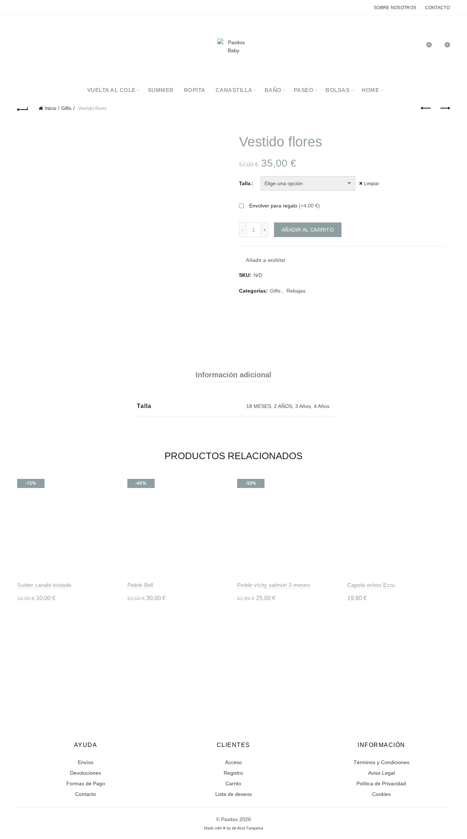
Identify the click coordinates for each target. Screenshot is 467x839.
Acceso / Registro (391, 48)
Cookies (381, 794)
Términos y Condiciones (381, 762)
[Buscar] (408, 48)
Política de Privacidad (381, 783)
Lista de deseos (233, 794)
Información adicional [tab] (233, 375)
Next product (444, 108)
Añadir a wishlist (265, 260)
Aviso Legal (381, 773)
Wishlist (429, 45)
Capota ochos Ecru (371, 585)
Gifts (66, 108)
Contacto (437, 7)
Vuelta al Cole (111, 90)
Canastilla (234, 90)
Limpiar (371, 183)
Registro (233, 773)
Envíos (85, 762)
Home (370, 90)
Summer (161, 90)
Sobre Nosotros (395, 7)
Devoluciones (85, 773)
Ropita (194, 90)
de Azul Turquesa (247, 828)
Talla (245, 183)
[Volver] (22, 108)
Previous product (426, 108)
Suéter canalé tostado (44, 585)
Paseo (304, 90)
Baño (273, 90)
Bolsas (337, 90)
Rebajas (295, 291)
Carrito (233, 783)
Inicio (50, 108)
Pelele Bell (140, 585)
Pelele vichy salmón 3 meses (273, 585)
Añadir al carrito (308, 230)
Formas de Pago (85, 783)
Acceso (233, 762)
